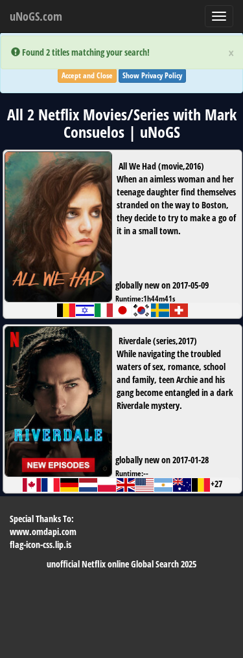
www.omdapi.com (43, 531)
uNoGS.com (36, 16)
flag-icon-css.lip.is (40, 544)
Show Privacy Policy (152, 75)
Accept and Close (87, 75)
